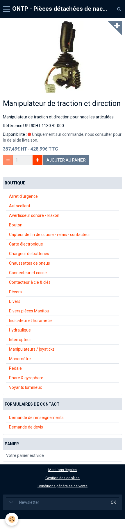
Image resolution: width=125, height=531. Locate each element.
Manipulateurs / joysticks (32, 349)
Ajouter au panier (66, 160)
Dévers (15, 292)
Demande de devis (26, 427)
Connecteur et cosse (28, 272)
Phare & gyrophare (26, 378)
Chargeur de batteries (29, 253)
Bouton (15, 225)
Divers (14, 301)
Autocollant (19, 206)
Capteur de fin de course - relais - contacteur (49, 234)
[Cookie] (11, 519)
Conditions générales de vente (63, 486)
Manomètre (20, 358)
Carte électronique (26, 244)
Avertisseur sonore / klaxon (34, 215)
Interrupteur (20, 339)
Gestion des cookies (62, 478)
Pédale (15, 368)
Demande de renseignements (36, 417)
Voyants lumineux (25, 387)
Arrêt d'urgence (23, 196)
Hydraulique (20, 330)
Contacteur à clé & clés (30, 282)
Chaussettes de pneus (29, 263)
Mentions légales (62, 470)
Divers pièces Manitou (29, 311)
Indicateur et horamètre (31, 320)
